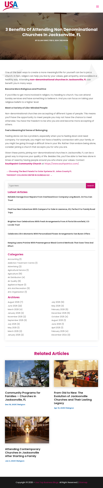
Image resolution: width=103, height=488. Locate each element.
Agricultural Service (17, 270)
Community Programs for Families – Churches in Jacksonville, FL (22, 396)
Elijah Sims (43, 40)
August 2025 (57, 320)
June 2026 (12, 305)
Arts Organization (16, 292)
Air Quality (12, 281)
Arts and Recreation (17, 288)
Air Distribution (14, 277)
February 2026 (58, 309)
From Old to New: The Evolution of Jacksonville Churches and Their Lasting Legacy (73, 398)
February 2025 (58, 331)
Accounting (13, 259)
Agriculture (13, 273)
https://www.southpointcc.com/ (62, 163)
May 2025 (12, 327)
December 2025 (59, 313)
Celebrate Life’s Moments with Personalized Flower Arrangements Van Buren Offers (49, 233)
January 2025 (14, 334)
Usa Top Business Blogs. (47, 482)
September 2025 (15, 320)
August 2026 (13, 302)
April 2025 (56, 327)
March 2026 (13, 309)
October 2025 (58, 316)
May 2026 (56, 305)
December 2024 (59, 334)
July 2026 (56, 302)
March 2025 (13, 331)
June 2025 (56, 324)
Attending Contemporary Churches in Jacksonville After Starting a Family (22, 452)
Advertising (13, 266)
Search (90, 185)
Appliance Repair (15, 284)
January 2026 (14, 313)
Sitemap (83, 482)
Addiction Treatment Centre (21, 263)
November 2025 (15, 316)
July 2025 (12, 324)
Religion (64, 40)
